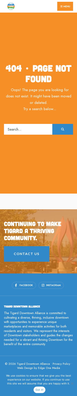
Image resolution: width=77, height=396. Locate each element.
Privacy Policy (61, 364)
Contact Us (26, 254)
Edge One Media (49, 368)
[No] (72, 383)
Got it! (40, 389)
